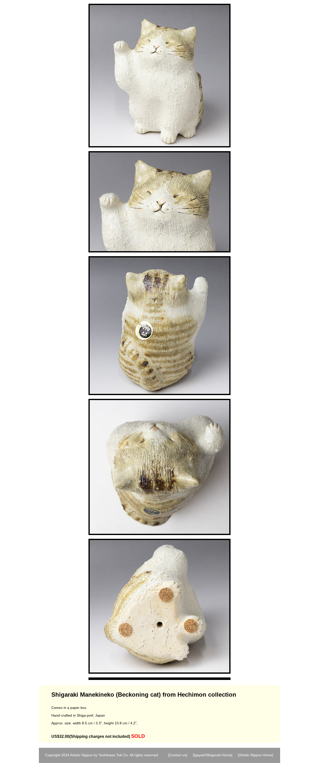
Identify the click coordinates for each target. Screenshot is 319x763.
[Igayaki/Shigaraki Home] (212, 755)
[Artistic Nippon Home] (255, 755)
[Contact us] (177, 755)
